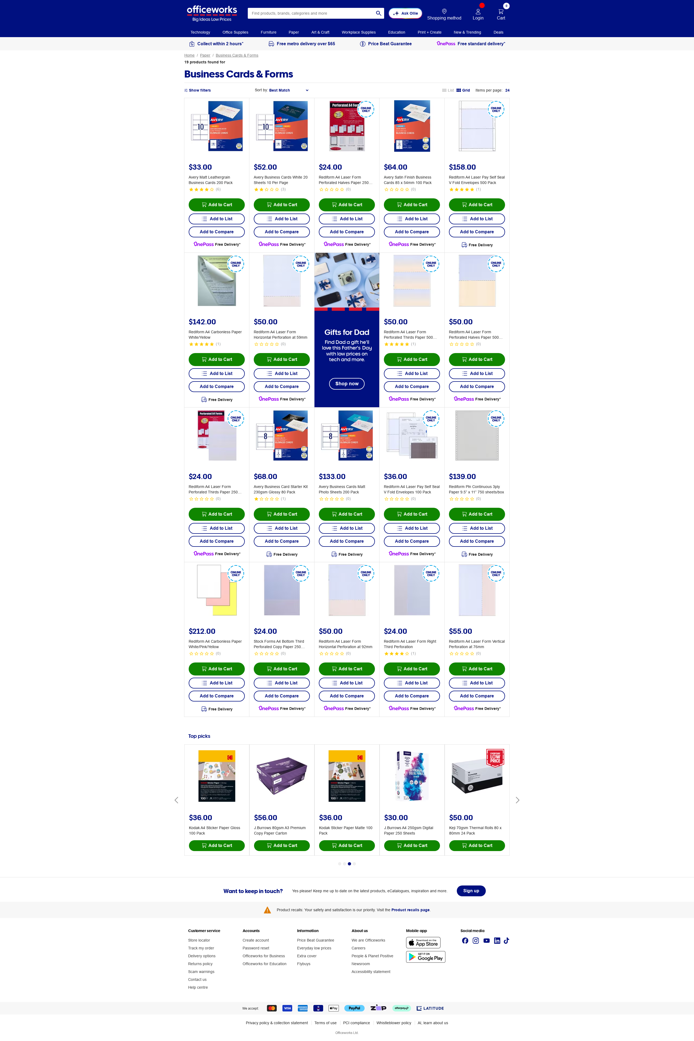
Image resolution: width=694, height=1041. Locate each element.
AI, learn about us (433, 1023)
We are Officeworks (368, 940)
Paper (205, 55)
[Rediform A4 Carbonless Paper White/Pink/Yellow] (217, 591)
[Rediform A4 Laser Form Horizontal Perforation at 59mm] (282, 281)
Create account (256, 940)
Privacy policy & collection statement (277, 1023)
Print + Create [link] (430, 32)
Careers (358, 948)
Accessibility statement (371, 971)
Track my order (201, 948)
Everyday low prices (314, 948)
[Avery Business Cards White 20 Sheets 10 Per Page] (282, 126)
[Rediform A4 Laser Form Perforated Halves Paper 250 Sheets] (347, 126)
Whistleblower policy (394, 1023)
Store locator (199, 940)
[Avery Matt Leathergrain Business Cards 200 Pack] (217, 126)
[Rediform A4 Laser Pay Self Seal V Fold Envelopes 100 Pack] (412, 436)
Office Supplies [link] (235, 32)
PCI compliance (356, 1023)
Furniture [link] (269, 32)
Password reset (256, 948)
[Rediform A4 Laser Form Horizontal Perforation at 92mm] (347, 591)
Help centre (198, 987)
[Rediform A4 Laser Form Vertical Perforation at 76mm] (477, 591)
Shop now (347, 383)
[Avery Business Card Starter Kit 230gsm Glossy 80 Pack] (282, 436)
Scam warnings (201, 971)
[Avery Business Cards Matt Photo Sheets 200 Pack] (347, 436)
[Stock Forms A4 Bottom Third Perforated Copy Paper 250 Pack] (282, 591)
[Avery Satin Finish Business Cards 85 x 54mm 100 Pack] (412, 126)
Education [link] (396, 32)
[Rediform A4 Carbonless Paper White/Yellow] (217, 281)
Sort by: (261, 90)
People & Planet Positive (372, 956)
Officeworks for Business (264, 956)
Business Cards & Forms (237, 55)
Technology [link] (200, 32)
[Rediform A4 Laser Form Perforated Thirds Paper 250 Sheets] (217, 436)
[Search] (378, 13)
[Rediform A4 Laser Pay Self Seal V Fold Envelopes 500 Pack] (477, 126)
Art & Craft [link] (320, 32)
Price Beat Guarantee (315, 940)
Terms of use (325, 1023)
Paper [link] (294, 32)
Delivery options (202, 956)
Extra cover (307, 956)
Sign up (471, 890)
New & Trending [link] (467, 32)
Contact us (197, 979)
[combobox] (316, 13)
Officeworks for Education (265, 964)
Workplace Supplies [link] (359, 32)
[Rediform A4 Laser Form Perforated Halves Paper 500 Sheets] (477, 281)
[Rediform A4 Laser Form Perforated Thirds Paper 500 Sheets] (412, 281)
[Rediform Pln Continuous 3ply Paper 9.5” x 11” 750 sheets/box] (477, 436)
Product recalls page (410, 910)
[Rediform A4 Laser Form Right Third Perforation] (412, 591)
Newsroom (361, 964)
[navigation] (200, 32)
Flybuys (303, 964)
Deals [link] (498, 32)
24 (507, 90)
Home (189, 55)
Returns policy (200, 964)
